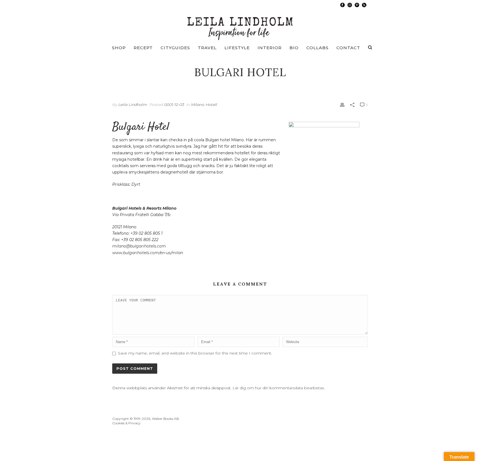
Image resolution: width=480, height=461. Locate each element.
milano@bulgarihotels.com (139, 246)
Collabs (317, 47)
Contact (348, 47)
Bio (294, 47)
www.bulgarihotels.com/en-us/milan (147, 252)
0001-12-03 (174, 104)
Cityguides (175, 47)
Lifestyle (237, 47)
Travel (207, 47)
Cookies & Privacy (126, 423)
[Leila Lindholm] (240, 25)
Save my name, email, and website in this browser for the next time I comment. (195, 353)
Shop (119, 47)
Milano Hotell (204, 104)
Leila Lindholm (132, 104)
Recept (143, 47)
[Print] (342, 104)
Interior (270, 47)
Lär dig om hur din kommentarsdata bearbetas (278, 387)
